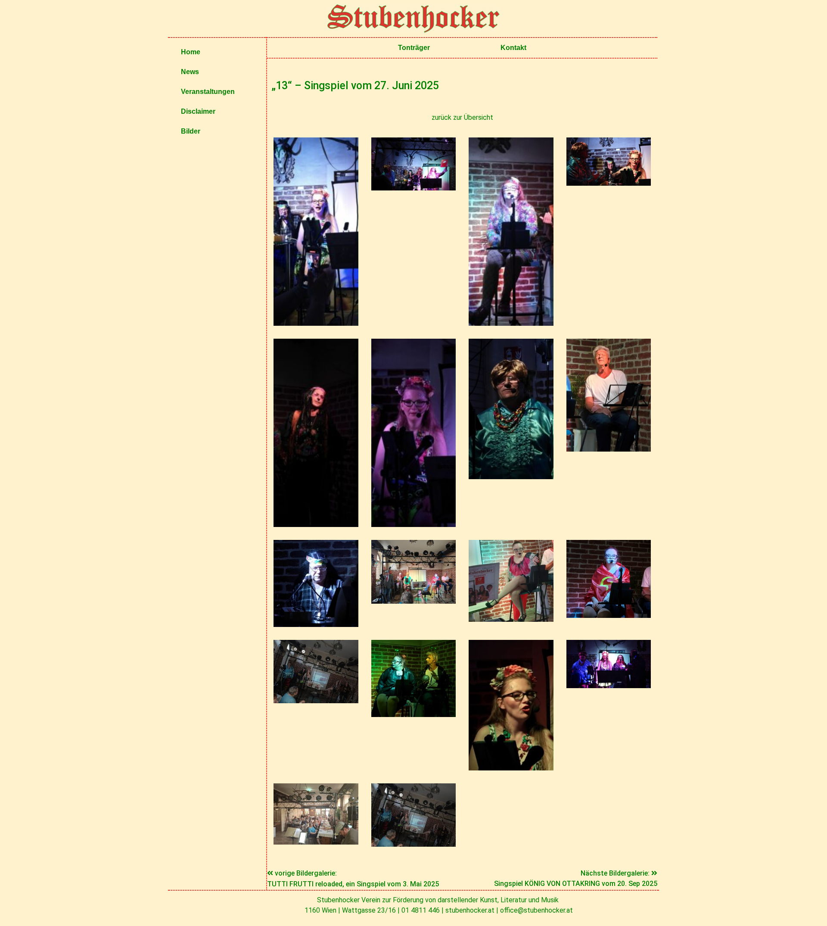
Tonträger (414, 47)
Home (190, 52)
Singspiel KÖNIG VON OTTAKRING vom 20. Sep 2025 (575, 883)
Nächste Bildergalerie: (616, 873)
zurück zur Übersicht (462, 117)
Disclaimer (198, 111)
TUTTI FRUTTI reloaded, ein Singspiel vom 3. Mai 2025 (353, 884)
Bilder (190, 131)
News (190, 71)
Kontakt (513, 47)
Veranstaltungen (208, 91)
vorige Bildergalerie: (306, 873)
